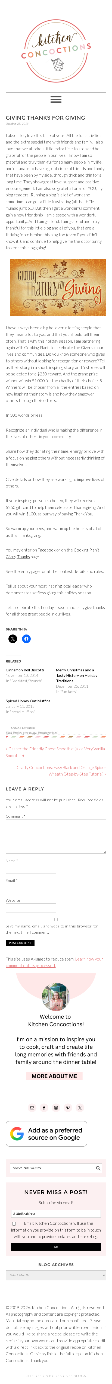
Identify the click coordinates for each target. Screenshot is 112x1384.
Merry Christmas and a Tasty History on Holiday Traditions (76, 675)
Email (12, 880)
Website (13, 900)
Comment (16, 816)
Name (12, 860)
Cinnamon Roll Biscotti (25, 670)
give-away (29, 733)
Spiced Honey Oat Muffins (28, 701)
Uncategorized (47, 733)
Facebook (46, 549)
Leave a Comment (23, 728)
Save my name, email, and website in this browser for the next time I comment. (52, 929)
